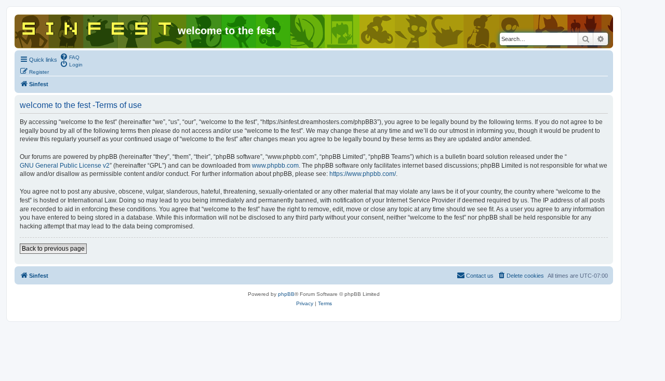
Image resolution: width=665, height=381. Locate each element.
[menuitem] (69, 56)
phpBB (286, 294)
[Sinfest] (97, 26)
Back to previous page (53, 248)
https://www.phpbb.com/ (362, 174)
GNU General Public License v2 (65, 165)
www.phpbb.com (275, 165)
